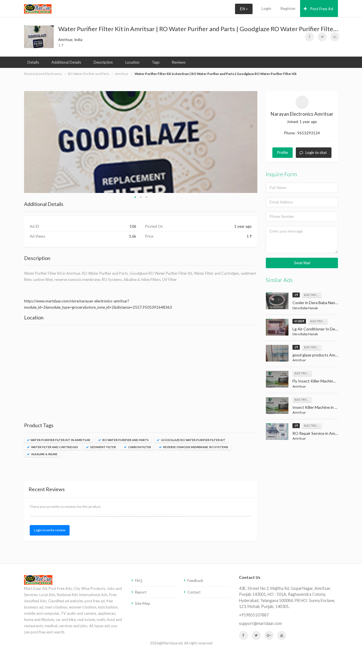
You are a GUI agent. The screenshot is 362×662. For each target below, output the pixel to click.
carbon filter (139, 447)
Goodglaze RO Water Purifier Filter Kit (192, 440)
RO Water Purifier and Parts (88, 74)
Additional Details (66, 62)
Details (33, 62)
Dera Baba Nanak (305, 308)
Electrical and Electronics (43, 74)
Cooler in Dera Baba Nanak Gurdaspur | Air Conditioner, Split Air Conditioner (315, 302)
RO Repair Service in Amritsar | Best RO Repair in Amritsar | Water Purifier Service (315, 433)
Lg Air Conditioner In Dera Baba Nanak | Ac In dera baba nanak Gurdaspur (315, 329)
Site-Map (142, 603)
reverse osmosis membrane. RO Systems (195, 447)
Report (140, 592)
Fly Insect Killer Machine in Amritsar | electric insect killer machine (315, 381)
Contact (194, 592)
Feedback (195, 580)
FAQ (138, 580)
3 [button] (146, 197)
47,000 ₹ (299, 321)
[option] (140, 142)
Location (132, 62)
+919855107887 (254, 614)
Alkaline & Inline (44, 454)
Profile (282, 152)
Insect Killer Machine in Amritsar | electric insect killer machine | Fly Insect (315, 407)
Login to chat (316, 152)
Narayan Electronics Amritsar (302, 114)
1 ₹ (296, 294)
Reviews (179, 62)
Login (266, 8)
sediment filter (103, 447)
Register (288, 8)
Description (103, 62)
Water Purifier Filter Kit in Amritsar (60, 440)
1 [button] (135, 197)
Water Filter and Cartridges (54, 447)
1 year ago (308, 121)
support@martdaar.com (260, 623)
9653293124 (308, 133)
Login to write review (49, 530)
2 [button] (141, 197)
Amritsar (122, 74)
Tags (156, 62)
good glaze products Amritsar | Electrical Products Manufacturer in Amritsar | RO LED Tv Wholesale (315, 355)
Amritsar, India (70, 39)
